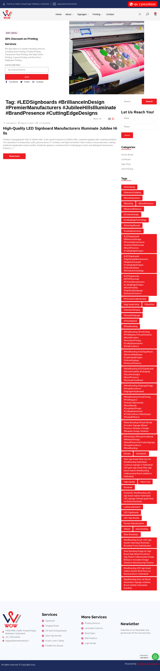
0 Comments (44, 123)
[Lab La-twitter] (11, 645)
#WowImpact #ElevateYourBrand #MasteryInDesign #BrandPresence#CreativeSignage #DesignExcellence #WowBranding (139, 442)
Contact (110, 14)
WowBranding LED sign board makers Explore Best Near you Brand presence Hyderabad (137, 571)
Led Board (125, 159)
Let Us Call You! (12, 65)
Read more (14, 156)
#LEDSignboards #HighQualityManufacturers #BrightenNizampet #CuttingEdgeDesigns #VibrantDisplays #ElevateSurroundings (136, 263)
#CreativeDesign (131, 214)
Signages (82, 14)
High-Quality (129, 482)
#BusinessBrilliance (133, 209)
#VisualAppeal (130, 321)
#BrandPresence (146, 203)
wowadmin (11, 123)
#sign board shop (131, 304)
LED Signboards (131, 512)
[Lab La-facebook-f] (4, 645)
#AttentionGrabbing (132, 192)
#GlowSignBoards (132, 225)
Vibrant (127, 529)
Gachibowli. (141, 454)
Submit (127, 135)
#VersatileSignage (132, 315)
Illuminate (128, 487)
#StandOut (149, 304)
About (68, 14)
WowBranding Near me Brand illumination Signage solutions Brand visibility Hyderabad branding (137, 583)
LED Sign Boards (131, 518)
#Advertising (129, 187)
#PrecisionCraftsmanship (135, 299)
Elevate (127, 454)
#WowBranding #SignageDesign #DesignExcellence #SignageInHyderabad (138, 389)
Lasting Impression (132, 507)
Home (59, 14)
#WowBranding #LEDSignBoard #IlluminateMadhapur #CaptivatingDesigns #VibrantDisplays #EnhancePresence (138, 357)
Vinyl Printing (127, 169)
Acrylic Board (127, 155)
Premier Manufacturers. (134, 523)
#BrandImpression (132, 198)
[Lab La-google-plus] (25, 645)
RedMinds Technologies (148, 664)
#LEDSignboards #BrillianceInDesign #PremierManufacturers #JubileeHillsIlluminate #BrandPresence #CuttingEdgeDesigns (134, 243)
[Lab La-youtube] (18, 645)
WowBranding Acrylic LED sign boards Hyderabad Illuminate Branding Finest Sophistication (138, 543)
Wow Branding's (131, 534)
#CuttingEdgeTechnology (135, 220)
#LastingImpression (132, 231)
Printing (96, 14)
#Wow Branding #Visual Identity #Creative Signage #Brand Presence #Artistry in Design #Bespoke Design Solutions (138, 426)
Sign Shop (126, 164)
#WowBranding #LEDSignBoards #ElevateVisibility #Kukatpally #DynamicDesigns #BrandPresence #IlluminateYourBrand (139, 374)
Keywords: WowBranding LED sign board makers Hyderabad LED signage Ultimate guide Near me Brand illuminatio (139, 497)
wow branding (142, 529)
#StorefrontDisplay (132, 310)
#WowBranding (131, 326)
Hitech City (145, 482)
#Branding (128, 203)
